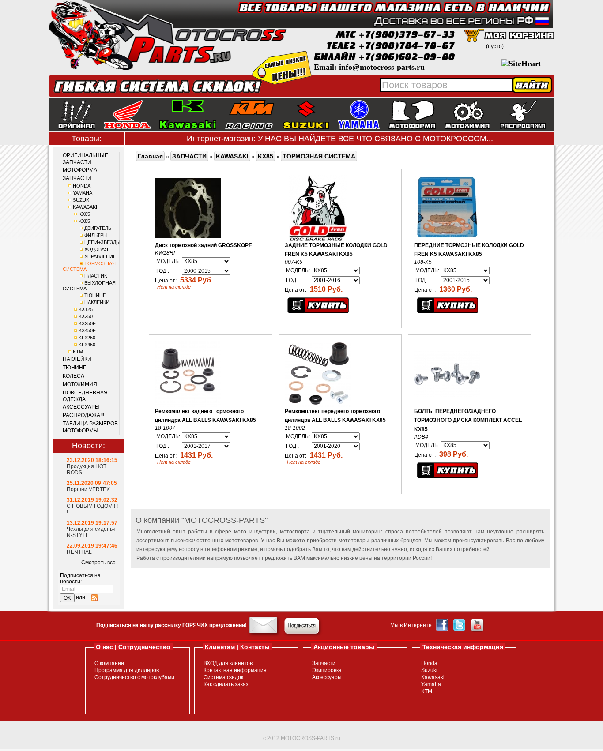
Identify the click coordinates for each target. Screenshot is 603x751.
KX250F (87, 323)
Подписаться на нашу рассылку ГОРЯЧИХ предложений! (171, 625)
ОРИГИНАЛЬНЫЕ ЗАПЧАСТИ (85, 158)
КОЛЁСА (73, 376)
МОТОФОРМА (80, 170)
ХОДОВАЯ (96, 249)
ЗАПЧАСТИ (77, 178)
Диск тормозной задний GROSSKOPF (203, 245)
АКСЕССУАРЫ (81, 407)
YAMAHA (82, 192)
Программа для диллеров (126, 670)
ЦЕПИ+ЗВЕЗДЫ (102, 242)
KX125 (86, 309)
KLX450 (87, 344)
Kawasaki (433, 677)
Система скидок (223, 677)
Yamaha (431, 684)
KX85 (84, 221)
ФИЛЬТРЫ (96, 235)
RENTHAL (79, 552)
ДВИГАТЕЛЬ (97, 228)
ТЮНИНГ (95, 295)
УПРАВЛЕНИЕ (100, 256)
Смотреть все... (100, 562)
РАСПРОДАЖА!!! (83, 415)
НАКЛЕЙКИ (96, 302)
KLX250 (87, 337)
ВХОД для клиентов (228, 663)
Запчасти (323, 663)
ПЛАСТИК (95, 275)
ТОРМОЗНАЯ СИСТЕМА (319, 156)
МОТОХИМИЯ (80, 384)
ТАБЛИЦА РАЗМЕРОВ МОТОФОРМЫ (90, 427)
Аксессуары (327, 677)
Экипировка (327, 670)
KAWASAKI (85, 207)
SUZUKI (81, 200)
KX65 (84, 214)
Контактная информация (235, 670)
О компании (109, 663)
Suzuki (429, 670)
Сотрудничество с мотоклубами (134, 677)
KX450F (87, 330)
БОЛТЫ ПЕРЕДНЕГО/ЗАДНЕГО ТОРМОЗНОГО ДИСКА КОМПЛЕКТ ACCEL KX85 (468, 420)
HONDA (81, 185)
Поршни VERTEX (88, 489)
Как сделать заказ (226, 684)
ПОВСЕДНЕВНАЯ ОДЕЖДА (85, 396)
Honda (429, 663)
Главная (150, 156)
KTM (78, 351)
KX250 (86, 316)
